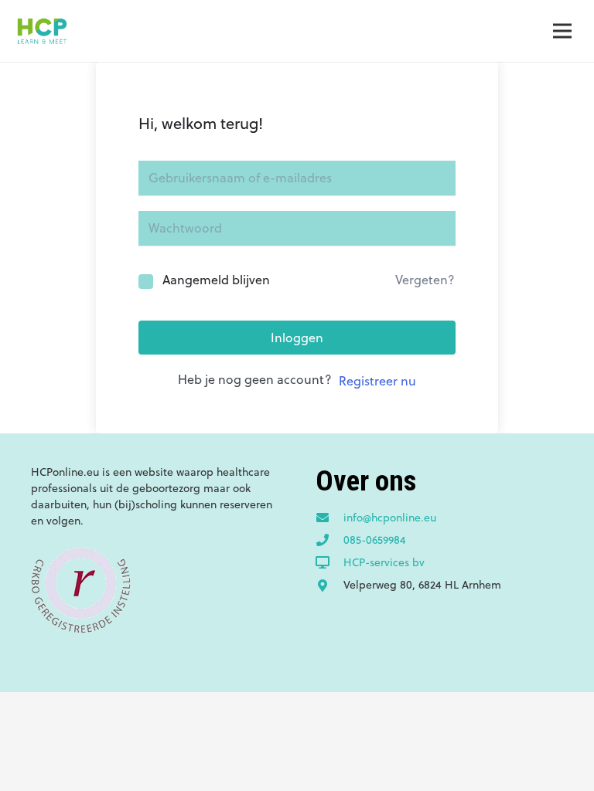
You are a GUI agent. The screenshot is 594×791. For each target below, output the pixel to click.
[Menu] (562, 31)
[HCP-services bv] (329, 563)
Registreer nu (377, 380)
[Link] (41, 30)
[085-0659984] (329, 541)
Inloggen (297, 337)
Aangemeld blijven (216, 279)
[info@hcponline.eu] (329, 518)
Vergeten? (425, 279)
